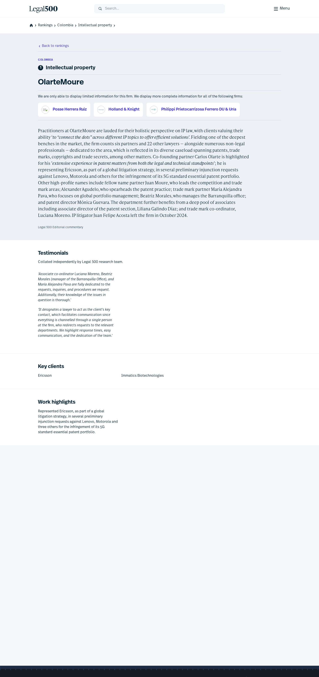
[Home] (58, 8)
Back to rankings (55, 46)
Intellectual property (95, 25)
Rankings (45, 25)
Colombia (65, 25)
